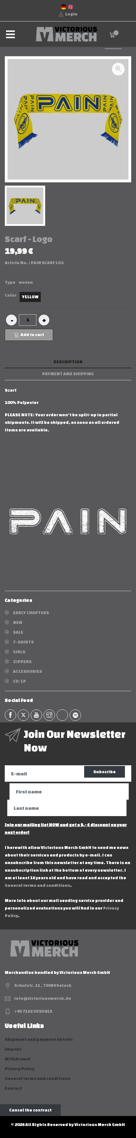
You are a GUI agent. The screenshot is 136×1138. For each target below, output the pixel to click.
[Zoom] (118, 69)
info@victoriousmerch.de (42, 998)
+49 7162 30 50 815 (33, 1011)
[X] (23, 715)
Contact (13, 1088)
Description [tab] (68, 361)
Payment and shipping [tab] (68, 373)
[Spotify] (75, 715)
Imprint (13, 1049)
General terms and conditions (37, 885)
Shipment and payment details (39, 1039)
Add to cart (32, 334)
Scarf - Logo (29, 239)
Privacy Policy (19, 1068)
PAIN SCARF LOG (47, 262)
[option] (25, 206)
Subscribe (104, 771)
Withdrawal (17, 1059)
